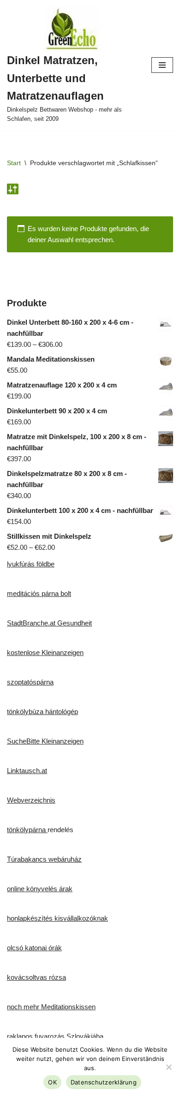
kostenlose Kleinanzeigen (45, 652)
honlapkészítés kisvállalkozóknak (57, 918)
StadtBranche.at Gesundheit (49, 623)
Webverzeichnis (31, 800)
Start (14, 163)
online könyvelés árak (39, 889)
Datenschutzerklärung (104, 1082)
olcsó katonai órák (34, 948)
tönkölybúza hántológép (42, 711)
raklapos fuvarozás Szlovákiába (55, 1036)
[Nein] (168, 1067)
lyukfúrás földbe (30, 564)
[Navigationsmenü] (162, 65)
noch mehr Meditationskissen (51, 1007)
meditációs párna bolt (39, 593)
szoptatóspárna (30, 682)
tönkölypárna (27, 830)
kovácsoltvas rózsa (36, 977)
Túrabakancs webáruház (44, 859)
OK (52, 1082)
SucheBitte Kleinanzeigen (45, 741)
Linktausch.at (27, 770)
